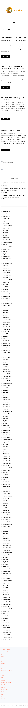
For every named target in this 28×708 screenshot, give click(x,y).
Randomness (4, 689)
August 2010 (6, 526)
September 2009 (7, 552)
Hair (2, 668)
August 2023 (6, 228)
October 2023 (6, 223)
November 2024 (7, 216)
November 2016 (7, 350)
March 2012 (6, 482)
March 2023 (6, 237)
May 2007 (5, 618)
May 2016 (5, 364)
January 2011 (6, 515)
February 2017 (7, 343)
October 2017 (6, 329)
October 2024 (6, 218)
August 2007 (6, 611)
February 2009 (7, 569)
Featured (3, 663)
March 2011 (6, 510)
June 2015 (5, 390)
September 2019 (7, 279)
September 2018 (7, 303)
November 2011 (7, 491)
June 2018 (5, 310)
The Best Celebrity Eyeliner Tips (13, 37)
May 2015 (5, 392)
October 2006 (6, 634)
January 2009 (6, 571)
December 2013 (7, 432)
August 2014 (6, 413)
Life (2, 677)
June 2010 (5, 531)
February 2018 (7, 319)
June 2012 (5, 475)
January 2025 (6, 211)
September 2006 (7, 637)
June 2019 (5, 287)
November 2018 (7, 298)
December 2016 (7, 348)
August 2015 (6, 385)
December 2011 (7, 489)
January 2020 (6, 272)
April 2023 (5, 235)
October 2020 (6, 261)
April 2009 (5, 564)
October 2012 (6, 465)
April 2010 (5, 536)
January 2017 (6, 345)
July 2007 (5, 613)
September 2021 (7, 247)
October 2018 (6, 301)
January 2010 (6, 543)
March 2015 (6, 397)
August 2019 (6, 282)
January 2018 (6, 322)
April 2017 (5, 338)
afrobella (5, 185)
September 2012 (7, 468)
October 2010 (6, 522)
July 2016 (5, 359)
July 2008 (5, 585)
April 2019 (5, 291)
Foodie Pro (12, 705)
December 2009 (7, 545)
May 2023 (5, 232)
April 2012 (5, 479)
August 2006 (6, 639)
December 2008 (7, 573)
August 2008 (6, 583)
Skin (2, 694)
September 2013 (7, 439)
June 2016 (5, 362)
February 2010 (7, 540)
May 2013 (5, 449)
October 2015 (6, 381)
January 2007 (6, 627)
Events (3, 661)
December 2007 (7, 602)
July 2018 (5, 308)
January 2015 (6, 402)
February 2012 (7, 484)
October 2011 (6, 493)
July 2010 (5, 529)
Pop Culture (4, 684)
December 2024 (7, 214)
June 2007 (5, 616)
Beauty (3, 654)
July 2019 (5, 284)
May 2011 (5, 505)
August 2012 (6, 470)
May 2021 (5, 254)
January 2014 (6, 430)
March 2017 (6, 341)
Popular (3, 687)
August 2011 (6, 498)
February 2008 (7, 597)
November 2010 (7, 519)
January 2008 (6, 599)
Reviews (3, 692)
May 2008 (5, 590)
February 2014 (7, 428)
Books (3, 659)
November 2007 (7, 604)
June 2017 (5, 336)
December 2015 (7, 376)
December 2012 (7, 460)
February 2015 (7, 399)
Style (2, 696)
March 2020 (6, 268)
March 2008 (6, 594)
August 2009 (6, 554)
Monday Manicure (6, 682)
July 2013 (5, 444)
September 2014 (7, 411)
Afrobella (14, 10)
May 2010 (5, 533)
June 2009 (5, 559)
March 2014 (6, 425)
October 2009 (6, 550)
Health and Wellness (6, 670)
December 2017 (7, 324)
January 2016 (6, 373)
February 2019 (7, 294)
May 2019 (5, 289)
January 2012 (6, 486)
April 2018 (5, 315)
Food (2, 666)
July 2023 (5, 230)
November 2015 (7, 378)
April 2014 (5, 423)
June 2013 (5, 446)
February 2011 (7, 512)
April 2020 (5, 265)
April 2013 (5, 451)
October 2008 (6, 578)
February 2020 (7, 270)
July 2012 (5, 472)
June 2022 (5, 244)
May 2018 (5, 312)
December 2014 (7, 404)
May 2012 (5, 477)
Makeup (3, 680)
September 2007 (7, 609)
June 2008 (5, 587)
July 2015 (5, 388)
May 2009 (5, 562)
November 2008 (7, 576)
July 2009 (5, 557)
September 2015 (7, 383)
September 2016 (7, 355)
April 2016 (5, 366)
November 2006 (7, 632)
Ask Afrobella (5, 652)
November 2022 (7, 239)
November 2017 (7, 326)
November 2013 (7, 435)
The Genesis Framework (22, 705)
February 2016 (7, 371)
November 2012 (7, 463)
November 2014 (7, 406)
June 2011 (5, 503)
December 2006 (7, 630)
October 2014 (6, 409)
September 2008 (7, 580)
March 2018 (6, 317)
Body (2, 656)
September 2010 (7, 524)
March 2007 (6, 623)
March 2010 (6, 538)
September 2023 (7, 225)
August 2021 (6, 249)
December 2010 (7, 517)
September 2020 (7, 263)
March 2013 (6, 453)
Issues (3, 673)
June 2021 (5, 251)
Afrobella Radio (5, 649)
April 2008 (5, 592)
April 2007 (5, 620)
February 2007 (7, 625)
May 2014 (5, 420)
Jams (2, 675)
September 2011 (7, 496)
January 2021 (6, 256)
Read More (5, 56)
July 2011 (5, 500)
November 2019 (7, 277)
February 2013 (7, 456)
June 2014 (5, 418)
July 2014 (5, 416)
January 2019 (6, 296)
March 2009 (6, 566)
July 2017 (5, 334)
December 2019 (7, 275)
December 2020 (7, 258)
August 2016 (6, 357)
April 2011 (5, 507)
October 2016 (6, 352)
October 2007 (6, 606)
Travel (3, 699)
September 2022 (7, 242)
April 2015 (5, 395)
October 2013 (6, 437)
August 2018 (6, 305)
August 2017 (6, 331)
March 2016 (6, 369)
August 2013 (6, 442)
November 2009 (7, 547)
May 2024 (5, 221)
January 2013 (6, 458)
